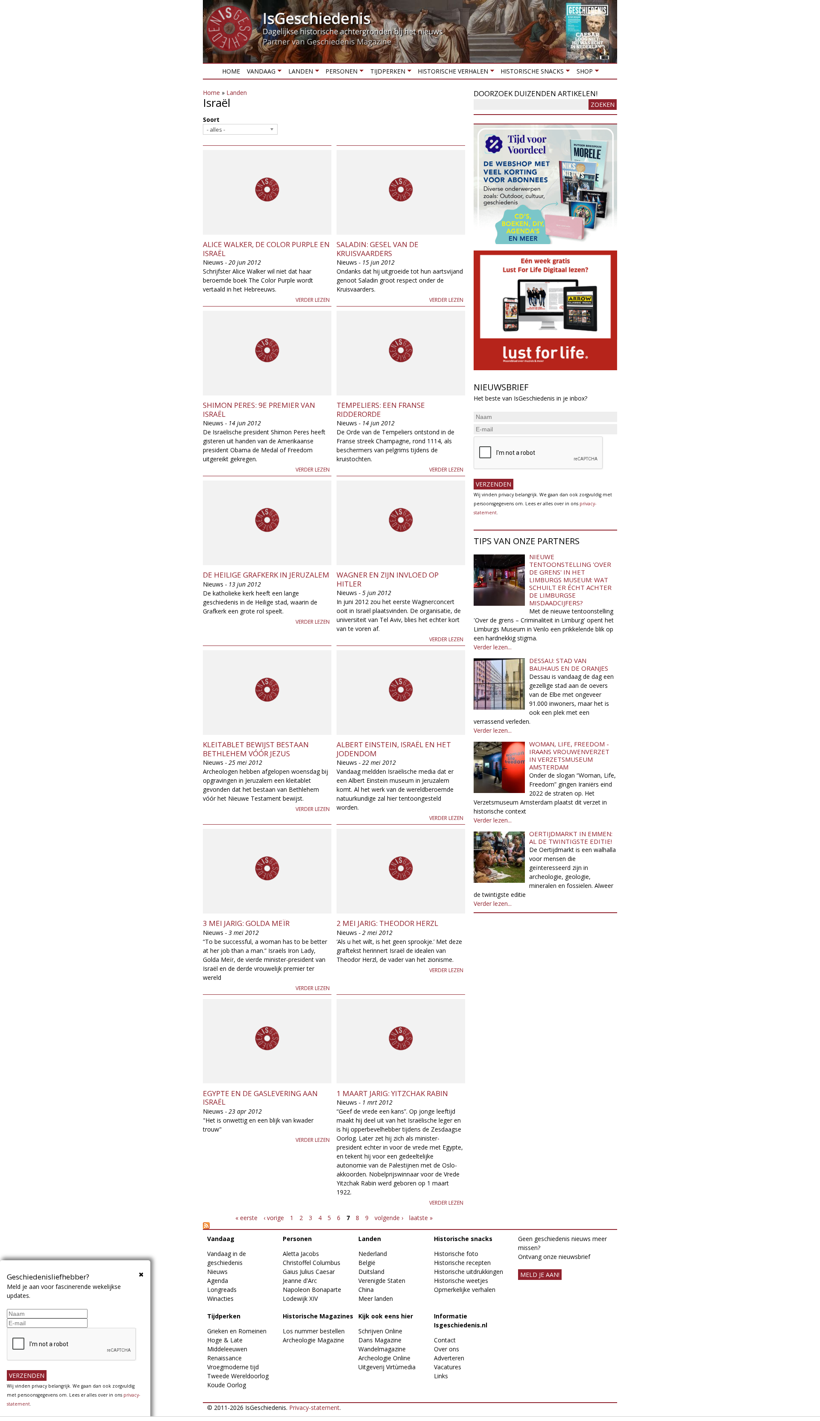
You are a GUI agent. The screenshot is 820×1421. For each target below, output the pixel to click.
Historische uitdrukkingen (468, 1272)
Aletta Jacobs (301, 1254)
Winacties (220, 1298)
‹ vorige (274, 1218)
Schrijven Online (380, 1331)
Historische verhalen (451, 73)
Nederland (372, 1254)
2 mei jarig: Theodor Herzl (387, 923)
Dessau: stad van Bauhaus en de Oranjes (568, 664)
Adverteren (449, 1358)
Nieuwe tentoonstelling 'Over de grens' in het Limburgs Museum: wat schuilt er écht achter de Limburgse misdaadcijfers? (570, 579)
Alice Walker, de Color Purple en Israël (266, 248)
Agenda (217, 1281)
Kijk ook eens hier (385, 1316)
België (366, 1263)
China (366, 1289)
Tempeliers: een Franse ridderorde (381, 409)
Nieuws (217, 1272)
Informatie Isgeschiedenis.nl (460, 1320)
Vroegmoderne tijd (233, 1367)
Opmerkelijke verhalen (464, 1289)
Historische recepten (462, 1263)
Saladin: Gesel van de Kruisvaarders (378, 248)
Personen (339, 73)
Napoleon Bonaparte (312, 1289)
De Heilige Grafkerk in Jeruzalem (266, 575)
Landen (298, 73)
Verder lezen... (493, 647)
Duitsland (371, 1272)
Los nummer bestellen (314, 1331)
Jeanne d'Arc (300, 1281)
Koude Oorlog (226, 1385)
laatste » (421, 1218)
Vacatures (447, 1367)
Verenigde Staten (381, 1281)
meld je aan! (539, 1275)
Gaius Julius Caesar (309, 1272)
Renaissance (224, 1358)
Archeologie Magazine (313, 1340)
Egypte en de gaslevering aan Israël (260, 1097)
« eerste (246, 1218)
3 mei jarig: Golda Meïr (246, 923)
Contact (445, 1340)
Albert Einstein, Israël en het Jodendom (394, 749)
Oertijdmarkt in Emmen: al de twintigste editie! (570, 837)
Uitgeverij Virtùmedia (387, 1367)
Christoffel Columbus (311, 1263)
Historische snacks (530, 73)
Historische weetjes (461, 1281)
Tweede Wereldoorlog (238, 1376)
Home (231, 71)
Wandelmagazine (382, 1349)
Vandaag (259, 73)
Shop (582, 73)
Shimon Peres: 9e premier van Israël (259, 409)
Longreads (222, 1289)
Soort (211, 119)
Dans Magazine (379, 1340)
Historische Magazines (318, 1316)
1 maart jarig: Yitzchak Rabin (392, 1093)
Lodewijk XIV (300, 1298)
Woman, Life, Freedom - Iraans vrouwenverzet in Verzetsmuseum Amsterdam (569, 755)
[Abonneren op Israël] (334, 1225)
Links (441, 1376)
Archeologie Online (384, 1358)
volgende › (389, 1218)
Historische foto (456, 1254)
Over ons (446, 1349)
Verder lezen (313, 300)
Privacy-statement (314, 1407)
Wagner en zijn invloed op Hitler (388, 579)
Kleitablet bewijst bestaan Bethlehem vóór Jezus (256, 749)
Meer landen (375, 1298)
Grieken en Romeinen (236, 1331)
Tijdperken (385, 73)
